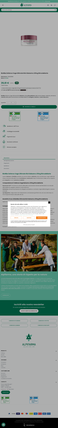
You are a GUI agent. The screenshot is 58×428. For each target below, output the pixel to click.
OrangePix (33, 224)
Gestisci (29, 217)
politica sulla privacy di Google (26, 215)
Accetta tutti (42, 217)
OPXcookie (25, 224)
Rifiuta (16, 217)
